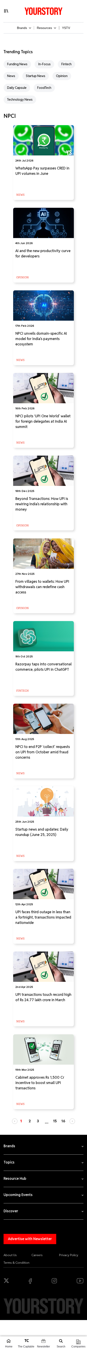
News (11, 76)
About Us (10, 1255)
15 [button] (55, 1121)
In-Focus (44, 64)
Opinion (62, 76)
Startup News (35, 76)
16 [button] (63, 1121)
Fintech (66, 64)
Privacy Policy (68, 1255)
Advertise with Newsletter (30, 1239)
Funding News (17, 64)
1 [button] (21, 1121)
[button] (14, 1121)
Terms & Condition (16, 1263)
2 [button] (30, 1121)
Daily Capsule (17, 88)
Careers (37, 1255)
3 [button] (38, 1121)
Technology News (20, 100)
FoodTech (44, 88)
